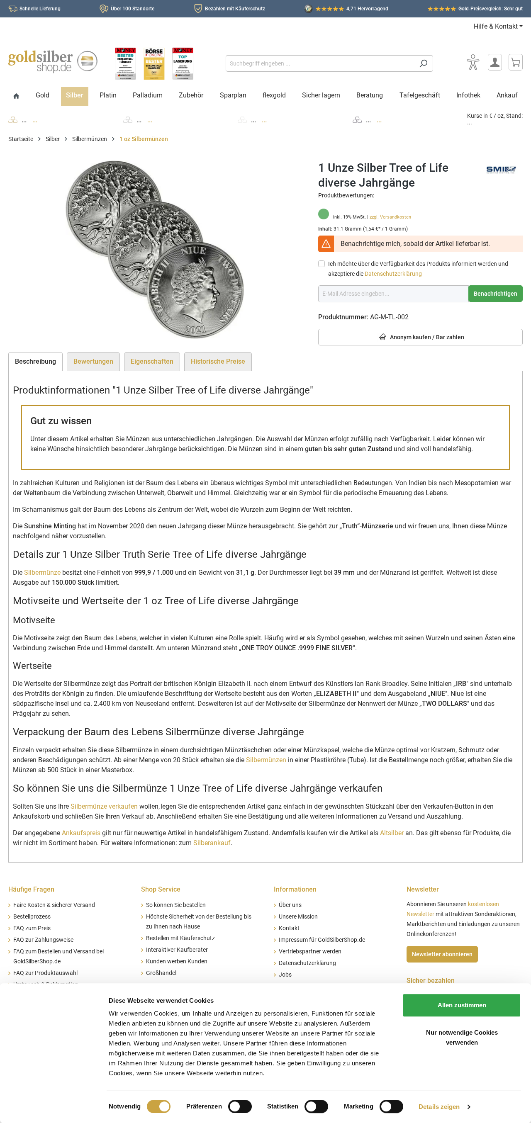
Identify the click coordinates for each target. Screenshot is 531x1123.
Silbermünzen (266, 760)
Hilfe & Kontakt (496, 26)
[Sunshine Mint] (502, 169)
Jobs (285, 974)
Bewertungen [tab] (93, 361)
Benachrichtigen (495, 293)
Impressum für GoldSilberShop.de (322, 939)
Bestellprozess (32, 916)
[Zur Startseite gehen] (52, 61)
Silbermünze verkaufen (104, 806)
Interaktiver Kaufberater (177, 949)
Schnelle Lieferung (40, 9)
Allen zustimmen (462, 1005)
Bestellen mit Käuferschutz (180, 938)
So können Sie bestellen (176, 905)
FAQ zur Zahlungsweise (43, 939)
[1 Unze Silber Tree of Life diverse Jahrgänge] (154, 249)
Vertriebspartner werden (310, 951)
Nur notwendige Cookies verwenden (462, 1037)
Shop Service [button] (160, 889)
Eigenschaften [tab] (152, 361)
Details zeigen (439, 1106)
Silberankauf (212, 843)
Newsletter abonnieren (442, 954)
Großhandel (161, 973)
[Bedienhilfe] (473, 62)
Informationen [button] (295, 889)
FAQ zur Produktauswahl (45, 973)
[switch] (240, 1106)
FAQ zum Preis (32, 928)
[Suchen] (423, 63)
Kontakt (289, 928)
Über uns (290, 905)
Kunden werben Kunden (176, 961)
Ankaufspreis (81, 833)
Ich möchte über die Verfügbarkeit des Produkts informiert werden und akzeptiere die (418, 268)
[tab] (35, 361)
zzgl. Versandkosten (390, 217)
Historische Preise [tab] (218, 361)
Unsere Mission (298, 916)
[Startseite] (16, 96)
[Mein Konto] (495, 62)
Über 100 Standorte (132, 9)
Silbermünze (42, 572)
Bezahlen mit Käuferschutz (235, 9)
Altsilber (392, 833)
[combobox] (320, 63)
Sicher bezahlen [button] (431, 980)
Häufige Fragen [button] (31, 889)
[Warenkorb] (516, 62)
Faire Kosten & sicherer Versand (54, 905)
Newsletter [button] (423, 889)
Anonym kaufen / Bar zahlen (426, 337)
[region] (155, 249)
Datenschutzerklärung (393, 273)
